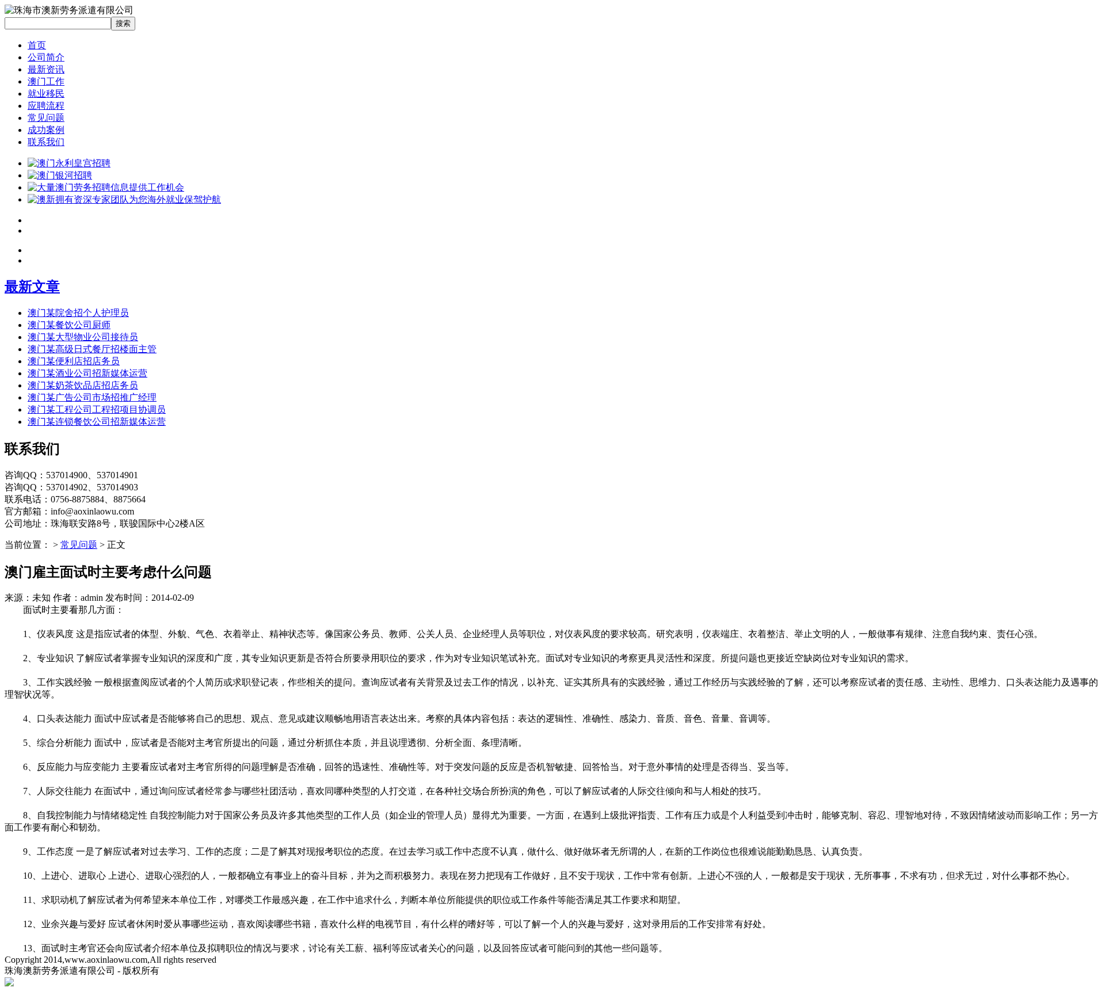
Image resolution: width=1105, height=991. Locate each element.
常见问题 (46, 118)
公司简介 (46, 57)
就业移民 (46, 93)
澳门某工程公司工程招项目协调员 (97, 409)
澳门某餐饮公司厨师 (69, 325)
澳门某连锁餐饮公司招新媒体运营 (97, 421)
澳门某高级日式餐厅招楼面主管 (92, 349)
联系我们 (46, 142)
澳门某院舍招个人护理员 (78, 313)
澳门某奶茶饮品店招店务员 (83, 385)
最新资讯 (46, 69)
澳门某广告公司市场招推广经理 (92, 397)
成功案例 (46, 130)
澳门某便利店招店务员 (74, 361)
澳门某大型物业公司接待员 (83, 337)
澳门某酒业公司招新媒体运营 (87, 373)
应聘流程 (46, 105)
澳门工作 (46, 81)
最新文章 (32, 286)
